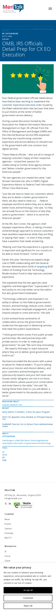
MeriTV (8, 538)
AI (5, 551)
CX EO (4, 454)
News (7, 519)
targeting (42, 266)
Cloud (7, 556)
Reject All (28, 605)
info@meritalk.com (13, 498)
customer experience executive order (22, 104)
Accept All (28, 590)
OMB (4, 460)
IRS (21, 405)
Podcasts (9, 533)
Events (8, 524)
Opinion (8, 528)
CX (3, 452)
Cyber (7, 560)
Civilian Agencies (10, 405)
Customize (28, 598)
